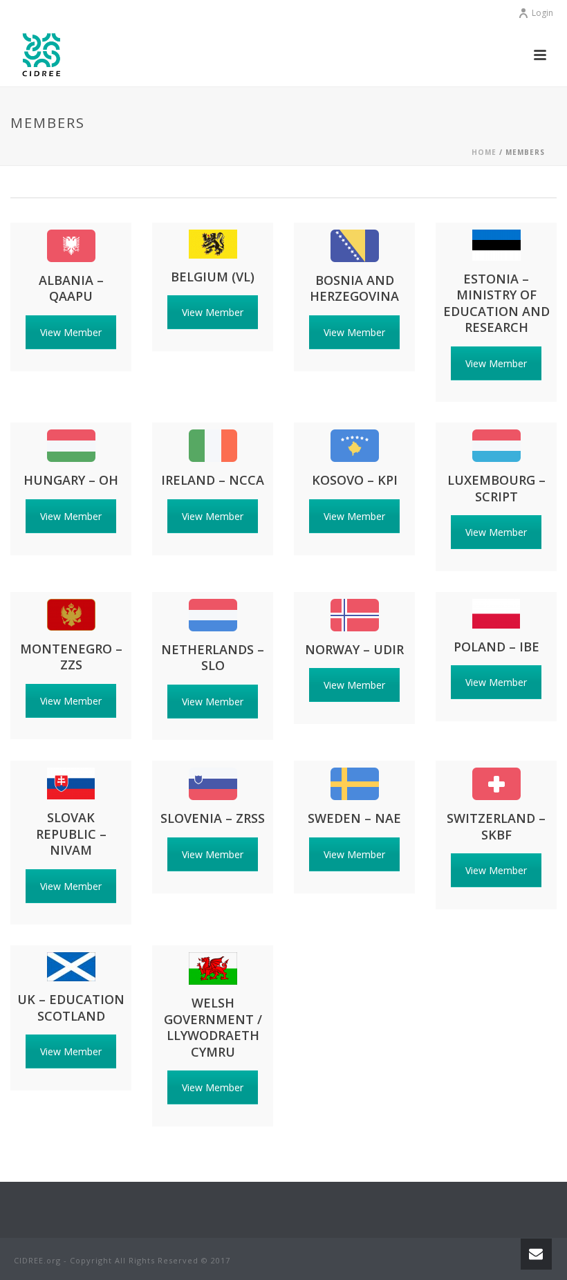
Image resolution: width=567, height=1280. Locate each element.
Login (542, 13)
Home (484, 152)
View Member (71, 332)
